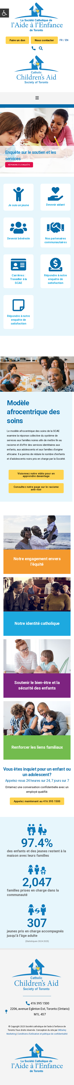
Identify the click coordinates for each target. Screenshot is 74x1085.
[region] (37, 140)
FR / (62, 40)
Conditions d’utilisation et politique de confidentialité (42, 1034)
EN (66, 40)
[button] (4, 13)
